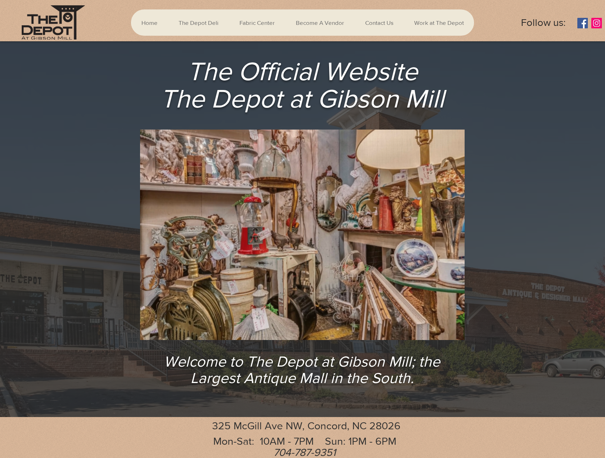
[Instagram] (596, 23)
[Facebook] (582, 23)
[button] (149, 22)
